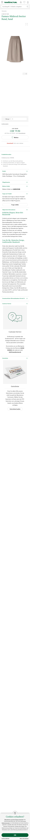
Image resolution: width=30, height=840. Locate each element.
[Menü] (2, 2)
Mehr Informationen (24, 838)
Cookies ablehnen (5, 838)
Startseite (4, 11)
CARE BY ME (16, 189)
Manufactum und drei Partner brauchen (13, 819)
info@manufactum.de (15, 352)
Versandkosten (21, 133)
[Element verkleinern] (24, 74)
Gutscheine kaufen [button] (15, 409)
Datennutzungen (6, 823)
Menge (7, 119)
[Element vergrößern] (26, 74)
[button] (26, 24)
